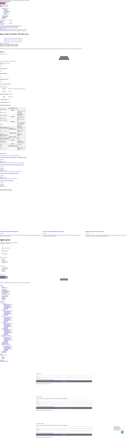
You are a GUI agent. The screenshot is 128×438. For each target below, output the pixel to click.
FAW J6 (9, 91)
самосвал (3, 357)
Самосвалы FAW (7, 305)
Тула (3, 25)
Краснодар (4, 322)
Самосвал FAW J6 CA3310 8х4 (6, 180)
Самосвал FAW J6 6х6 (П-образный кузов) (9, 173)
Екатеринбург (4, 303)
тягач (3, 356)
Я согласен (45, 379)
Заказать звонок (2, 3)
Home (1, 25)
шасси (3, 358)
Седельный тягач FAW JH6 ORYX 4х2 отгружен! (53, 231)
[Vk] (1, 277)
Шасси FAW (6, 25)
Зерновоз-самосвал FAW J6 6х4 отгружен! (94, 231)
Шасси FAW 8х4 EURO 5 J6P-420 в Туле (7, 27)
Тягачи (5, 9)
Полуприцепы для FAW (8, 304)
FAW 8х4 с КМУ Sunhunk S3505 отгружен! (9, 231)
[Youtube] (3, 277)
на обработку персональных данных (47, 379)
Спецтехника (6, 12)
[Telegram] (6, 277)
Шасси (5, 13)
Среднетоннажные (7, 11)
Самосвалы (6, 10)
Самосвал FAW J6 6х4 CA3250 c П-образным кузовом (12, 164)
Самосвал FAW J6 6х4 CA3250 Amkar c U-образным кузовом (13, 157)
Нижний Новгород (5, 328)
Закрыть (1, 285)
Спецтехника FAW (7, 306)
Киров (3, 316)
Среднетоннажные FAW (8, 307)
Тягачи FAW (6, 308)
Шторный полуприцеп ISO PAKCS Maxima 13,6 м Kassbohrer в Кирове (12, 30)
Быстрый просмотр (3, 170)
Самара (3, 336)
